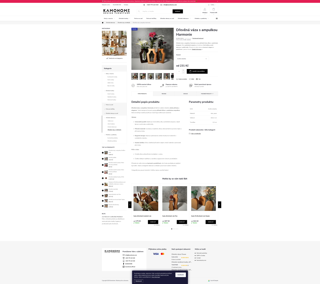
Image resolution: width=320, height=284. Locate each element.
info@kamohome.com (131, 255)
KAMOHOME (128, 264)
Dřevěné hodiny (110, 90)
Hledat (177, 11)
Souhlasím (181, 275)
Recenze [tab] (164, 93)
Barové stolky (111, 86)
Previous (130, 204)
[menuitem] (109, 18)
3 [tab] (174, 228)
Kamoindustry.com (201, 260)
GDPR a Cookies (200, 255)
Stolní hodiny (111, 94)
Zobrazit (153, 222)
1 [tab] (171, 228)
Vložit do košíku (198, 71)
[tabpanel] (146, 205)
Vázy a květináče (196, 134)
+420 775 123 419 (130, 258)
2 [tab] (173, 228)
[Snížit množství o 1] (183, 72)
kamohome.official (130, 267)
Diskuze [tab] (185, 93)
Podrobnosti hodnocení (197, 38)
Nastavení (139, 281)
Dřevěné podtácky (112, 141)
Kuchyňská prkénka (113, 138)
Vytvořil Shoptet (214, 280)
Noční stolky (111, 80)
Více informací (155, 277)
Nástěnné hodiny (112, 97)
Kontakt (198, 258)
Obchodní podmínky (201, 253)
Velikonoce (110, 121)
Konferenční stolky (112, 77)
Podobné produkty (206, 93)
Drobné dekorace (112, 127)
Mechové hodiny (112, 100)
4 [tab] (176, 228)
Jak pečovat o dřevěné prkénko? (112, 217)
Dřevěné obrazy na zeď (112, 113)
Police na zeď (109, 105)
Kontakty (126, 5)
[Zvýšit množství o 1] (183, 70)
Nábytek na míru (106, 5)
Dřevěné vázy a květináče (114, 130)
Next (219, 204)
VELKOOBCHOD (117, 5)
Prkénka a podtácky (111, 135)
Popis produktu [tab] (142, 93)
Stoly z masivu (110, 73)
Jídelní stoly (110, 83)
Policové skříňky (110, 109)
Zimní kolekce (111, 124)
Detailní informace (196, 49)
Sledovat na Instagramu (116, 58)
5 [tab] (177, 228)
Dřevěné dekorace (111, 117)
